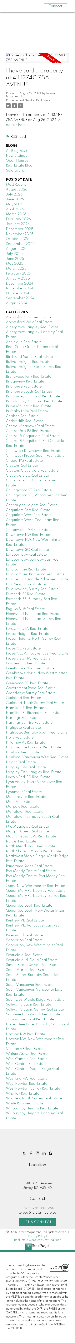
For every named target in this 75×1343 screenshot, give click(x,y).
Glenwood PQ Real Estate (27, 683)
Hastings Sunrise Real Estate (29, 722)
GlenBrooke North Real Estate (30, 668)
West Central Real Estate (26, 1064)
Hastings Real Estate (23, 718)
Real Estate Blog (19, 165)
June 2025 (15, 259)
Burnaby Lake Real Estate (27, 411)
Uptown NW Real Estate (25, 1034)
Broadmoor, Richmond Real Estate (34, 401)
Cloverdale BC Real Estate (27, 475)
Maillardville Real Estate (26, 797)
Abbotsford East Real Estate (29, 317)
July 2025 (14, 254)
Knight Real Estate (21, 762)
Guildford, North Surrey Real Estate (35, 703)
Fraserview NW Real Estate (28, 658)
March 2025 (16, 268)
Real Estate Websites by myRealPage (37, 1240)
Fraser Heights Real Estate (27, 634)
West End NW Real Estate (27, 1078)
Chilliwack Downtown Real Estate (33, 451)
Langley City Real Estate (26, 767)
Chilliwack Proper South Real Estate (35, 455)
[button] (24, 1153)
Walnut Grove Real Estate (27, 1054)
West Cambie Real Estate (27, 1059)
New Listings (16, 155)
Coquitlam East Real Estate (28, 510)
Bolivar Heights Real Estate (28, 362)
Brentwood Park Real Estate (28, 376)
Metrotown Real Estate (24, 811)
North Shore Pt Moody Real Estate (33, 851)
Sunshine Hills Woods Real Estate (33, 1014)
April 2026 (15, 209)
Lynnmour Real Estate (24, 792)
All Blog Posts (17, 151)
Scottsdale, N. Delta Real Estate (32, 960)
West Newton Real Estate (26, 1083)
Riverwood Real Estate (24, 935)
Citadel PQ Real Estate (24, 460)
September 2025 (20, 244)
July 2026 (14, 194)
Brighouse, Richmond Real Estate (33, 396)
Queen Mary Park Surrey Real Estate (36, 890)
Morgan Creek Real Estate (27, 831)
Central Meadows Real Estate (30, 426)
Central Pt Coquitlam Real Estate (33, 436)
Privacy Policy (37, 1236)
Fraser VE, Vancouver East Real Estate (37, 653)
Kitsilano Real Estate (22, 752)
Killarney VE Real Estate (25, 742)
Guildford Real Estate (23, 698)
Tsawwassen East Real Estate (30, 1019)
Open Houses (17, 160)
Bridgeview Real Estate (25, 381)
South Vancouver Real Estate (29, 985)
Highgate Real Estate (23, 727)
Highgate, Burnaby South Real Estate (37, 732)
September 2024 (20, 298)
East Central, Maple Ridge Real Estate (37, 579)
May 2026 (14, 204)
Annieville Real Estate (24, 342)
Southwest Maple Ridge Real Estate (35, 999)
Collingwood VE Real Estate (29, 490)
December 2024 (19, 283)
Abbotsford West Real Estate (29, 322)
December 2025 (19, 229)
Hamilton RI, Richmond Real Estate (34, 713)
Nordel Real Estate (21, 841)
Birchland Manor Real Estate (29, 357)
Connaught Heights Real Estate (32, 505)
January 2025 (18, 278)
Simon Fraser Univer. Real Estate (33, 965)
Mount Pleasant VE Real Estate (31, 836)
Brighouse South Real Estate (29, 391)
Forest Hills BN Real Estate (27, 629)
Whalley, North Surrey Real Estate (34, 1098)
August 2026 (16, 189)
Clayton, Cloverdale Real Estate (32, 470)
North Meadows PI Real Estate (30, 846)
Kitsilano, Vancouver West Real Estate (37, 757)
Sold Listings (16, 170)
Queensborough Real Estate (29, 905)
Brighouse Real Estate (24, 386)
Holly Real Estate (20, 737)
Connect (55, 6)
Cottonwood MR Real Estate (29, 530)
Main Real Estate (20, 802)
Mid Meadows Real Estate (27, 826)
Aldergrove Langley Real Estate (32, 327)
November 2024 (19, 288)
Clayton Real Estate (22, 465)
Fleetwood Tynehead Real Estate (33, 614)
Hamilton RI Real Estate (25, 708)
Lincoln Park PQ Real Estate (28, 777)
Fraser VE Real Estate (23, 648)
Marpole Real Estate (22, 806)
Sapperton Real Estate (24, 940)
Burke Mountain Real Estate (28, 406)
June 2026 (15, 199)
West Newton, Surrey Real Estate (33, 1088)
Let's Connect (37, 1222)
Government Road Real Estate (31, 688)
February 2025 (18, 273)
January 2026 (18, 224)
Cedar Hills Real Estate (24, 421)
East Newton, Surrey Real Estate (32, 589)
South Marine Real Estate (27, 970)
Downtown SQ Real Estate (27, 550)
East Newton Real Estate (34, 100)
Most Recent (16, 184)
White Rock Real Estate (24, 1103)
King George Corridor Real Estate (33, 747)
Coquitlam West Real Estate (29, 515)
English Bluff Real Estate (25, 609)
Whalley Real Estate (22, 1093)
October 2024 (17, 293)
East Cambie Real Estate (26, 569)
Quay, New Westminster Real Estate (35, 886)
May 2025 (14, 263)
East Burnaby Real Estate (26, 554)
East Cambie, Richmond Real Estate (35, 574)
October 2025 (17, 239)
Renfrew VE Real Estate (25, 920)
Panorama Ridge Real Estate (29, 866)
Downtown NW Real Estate (28, 535)
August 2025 (17, 249)
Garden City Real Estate (25, 663)
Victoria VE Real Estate (24, 1049)
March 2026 (16, 214)
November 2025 (19, 234)
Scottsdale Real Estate (24, 955)
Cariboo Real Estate (22, 416)
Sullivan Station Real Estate (28, 1004)
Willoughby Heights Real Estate (32, 1108)
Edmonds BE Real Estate (25, 594)
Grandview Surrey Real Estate (31, 693)
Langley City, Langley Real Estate (33, 772)
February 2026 (18, 219)
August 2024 (16, 303)
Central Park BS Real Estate (28, 431)
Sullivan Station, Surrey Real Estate (35, 1009)
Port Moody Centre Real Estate (31, 871)
